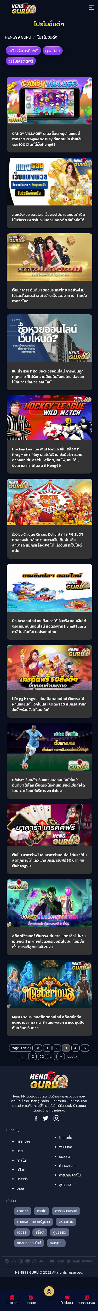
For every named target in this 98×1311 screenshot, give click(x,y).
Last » (72, 1056)
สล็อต (21, 1170)
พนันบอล (65, 1147)
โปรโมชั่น (65, 1138)
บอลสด (64, 1156)
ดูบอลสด (52, 51)
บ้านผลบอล (67, 1166)
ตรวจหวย (66, 1222)
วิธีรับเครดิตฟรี (20, 61)
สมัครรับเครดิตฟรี (23, 51)
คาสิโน (21, 1160)
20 (42, 1056)
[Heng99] (38, 9)
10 (32, 1056)
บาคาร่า (22, 1179)
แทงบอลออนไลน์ (29, 1243)
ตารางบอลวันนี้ (66, 1211)
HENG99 (23, 1141)
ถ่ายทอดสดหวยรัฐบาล (33, 1222)
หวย (20, 1151)
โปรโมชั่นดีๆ (47, 37)
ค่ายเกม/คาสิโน (70, 1175)
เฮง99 (22, 1232)
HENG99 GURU (18, 37)
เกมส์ (20, 1188)
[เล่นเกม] (49, 1291)
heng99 (56, 1243)
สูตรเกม (65, 1184)
